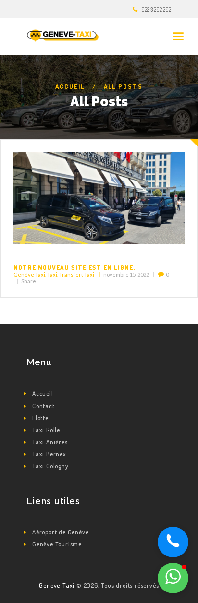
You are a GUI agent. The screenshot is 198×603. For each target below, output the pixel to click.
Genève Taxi (29, 274)
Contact (43, 406)
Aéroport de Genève (60, 532)
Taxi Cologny (50, 466)
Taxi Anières (50, 442)
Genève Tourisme (57, 544)
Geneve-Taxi (57, 585)
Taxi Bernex (49, 454)
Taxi (52, 274)
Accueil (70, 86)
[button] (173, 578)
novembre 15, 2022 (126, 274)
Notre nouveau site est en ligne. (74, 267)
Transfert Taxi (76, 274)
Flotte (40, 418)
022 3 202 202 (156, 9)
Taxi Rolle (46, 430)
